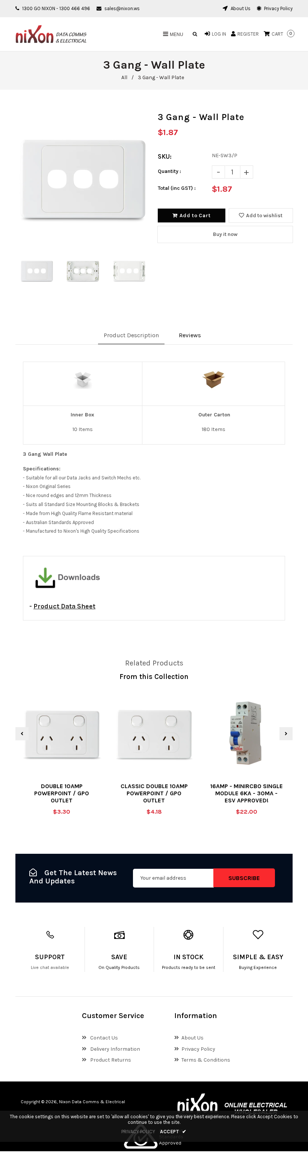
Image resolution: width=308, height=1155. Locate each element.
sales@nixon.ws (122, 8)
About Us (240, 8)
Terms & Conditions (205, 1060)
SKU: (165, 156)
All (124, 77)
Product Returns (110, 1060)
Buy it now (225, 234)
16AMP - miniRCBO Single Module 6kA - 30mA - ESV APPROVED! (246, 793)
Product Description (131, 335)
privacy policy (138, 1131)
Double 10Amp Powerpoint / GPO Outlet (61, 793)
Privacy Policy (278, 8)
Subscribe (244, 878)
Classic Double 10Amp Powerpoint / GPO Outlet (154, 793)
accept (173, 1131)
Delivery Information (114, 1049)
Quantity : (169, 171)
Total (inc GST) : (177, 188)
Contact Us (103, 1038)
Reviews (190, 335)
